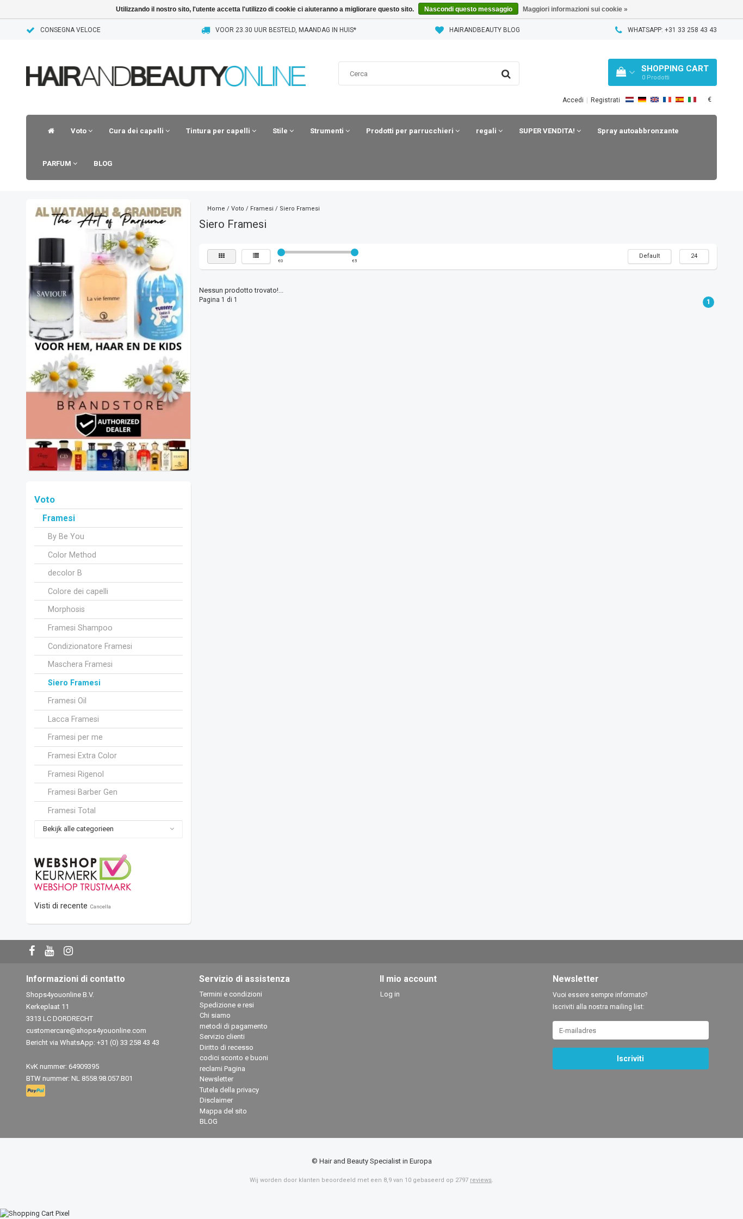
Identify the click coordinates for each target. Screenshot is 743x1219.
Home (216, 208)
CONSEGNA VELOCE (70, 30)
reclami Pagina (222, 1069)
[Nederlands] (630, 99)
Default (649, 255)
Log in (390, 994)
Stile (281, 131)
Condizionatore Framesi (90, 646)
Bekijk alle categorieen (78, 829)
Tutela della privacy (229, 1090)
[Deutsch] (642, 99)
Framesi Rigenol (76, 774)
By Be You (66, 536)
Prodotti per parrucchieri (410, 131)
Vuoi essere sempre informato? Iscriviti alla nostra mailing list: (600, 1001)
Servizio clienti (222, 1036)
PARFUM (57, 163)
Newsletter (216, 1079)
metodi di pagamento (234, 1026)
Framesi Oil (67, 700)
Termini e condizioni (231, 994)
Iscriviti (630, 1058)
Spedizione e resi (227, 1005)
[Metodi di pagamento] (36, 1091)
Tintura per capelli (219, 131)
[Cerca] (506, 74)
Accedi (573, 100)
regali (487, 131)
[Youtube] (51, 951)
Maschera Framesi (80, 664)
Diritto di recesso (226, 1047)
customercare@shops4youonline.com (86, 1030)
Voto (79, 131)
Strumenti (327, 131)
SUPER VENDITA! (548, 131)
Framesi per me (75, 737)
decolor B (65, 572)
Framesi (58, 518)
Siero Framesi (74, 682)
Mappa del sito (223, 1111)
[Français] (667, 99)
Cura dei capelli (137, 131)
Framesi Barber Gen (82, 792)
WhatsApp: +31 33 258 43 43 (672, 30)
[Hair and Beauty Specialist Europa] (166, 62)
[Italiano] (692, 99)
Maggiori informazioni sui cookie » (575, 9)
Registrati (605, 100)
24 (694, 255)
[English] (655, 99)
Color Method (72, 554)
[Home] (48, 131)
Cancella (100, 906)
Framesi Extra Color (82, 755)
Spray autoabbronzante (638, 131)
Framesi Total (72, 810)
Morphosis (66, 609)
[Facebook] (33, 951)
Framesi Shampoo (80, 627)
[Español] (680, 99)
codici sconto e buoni (234, 1058)
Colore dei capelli (78, 591)
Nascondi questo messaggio (468, 9)
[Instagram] (70, 951)
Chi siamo (215, 1015)
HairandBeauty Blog (484, 30)
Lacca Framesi (73, 719)
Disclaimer (216, 1100)
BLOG (103, 163)
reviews (481, 1180)
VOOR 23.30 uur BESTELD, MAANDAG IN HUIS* (285, 30)
